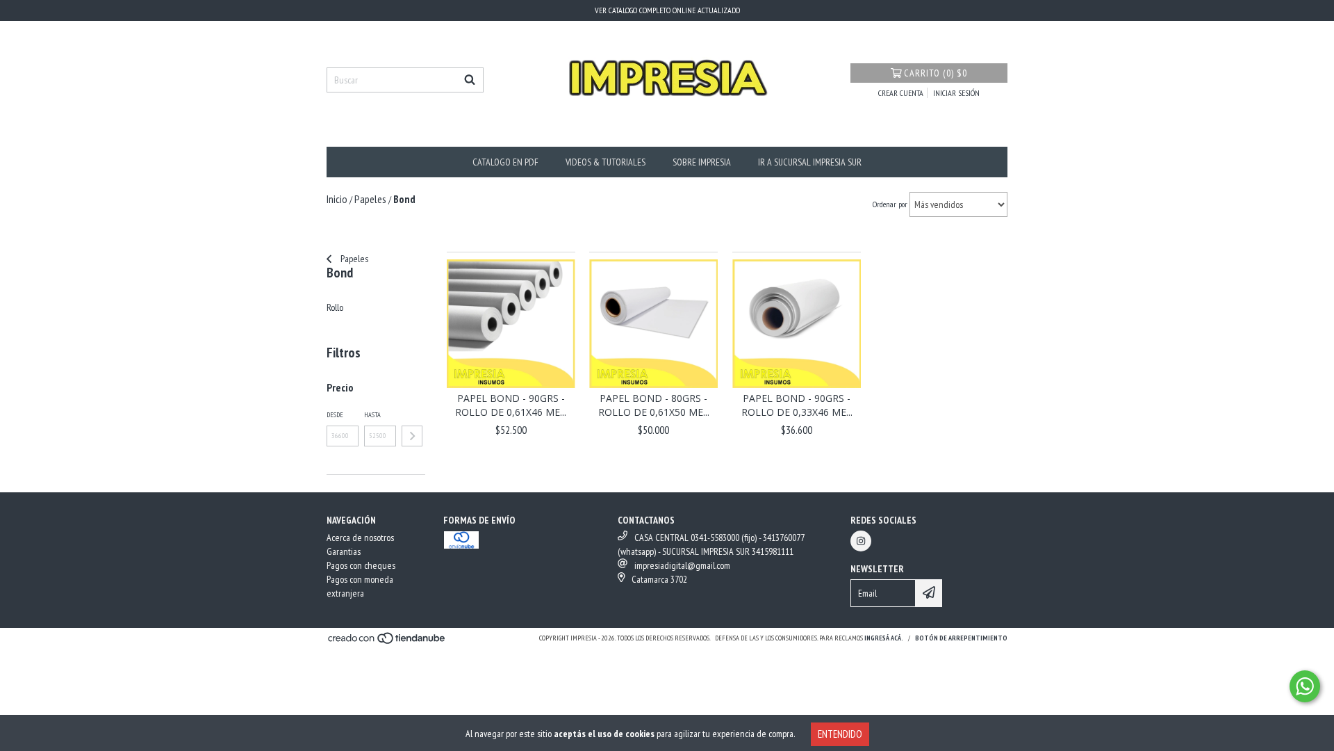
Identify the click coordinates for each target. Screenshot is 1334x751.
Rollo (335, 307)
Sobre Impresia (702, 162)
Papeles (353, 258)
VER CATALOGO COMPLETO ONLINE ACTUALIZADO (667, 10)
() (935, 73)
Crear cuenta (900, 93)
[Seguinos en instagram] (860, 541)
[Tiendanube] (387, 642)
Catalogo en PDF (505, 162)
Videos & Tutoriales (605, 162)
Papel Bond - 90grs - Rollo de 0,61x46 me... (510, 405)
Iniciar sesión (956, 93)
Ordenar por (890, 204)
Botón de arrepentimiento (961, 638)
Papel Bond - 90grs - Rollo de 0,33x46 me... (797, 405)
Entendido (840, 734)
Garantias (344, 551)
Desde (335, 414)
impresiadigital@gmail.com (682, 565)
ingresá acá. (883, 638)
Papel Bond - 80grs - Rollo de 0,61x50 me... (653, 405)
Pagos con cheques (361, 565)
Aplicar (412, 436)
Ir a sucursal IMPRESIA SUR (810, 162)
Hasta (372, 414)
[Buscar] (470, 79)
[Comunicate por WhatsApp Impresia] (1305, 686)
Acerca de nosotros (360, 537)
